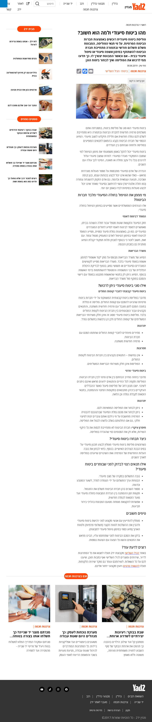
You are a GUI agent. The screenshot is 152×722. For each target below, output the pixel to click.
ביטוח (124, 71)
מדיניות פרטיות (96, 710)
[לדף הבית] (135, 6)
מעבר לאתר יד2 (98, 702)
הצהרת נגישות (114, 710)
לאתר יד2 (20, 6)
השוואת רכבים (136, 696)
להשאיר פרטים (131, 566)
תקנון (128, 710)
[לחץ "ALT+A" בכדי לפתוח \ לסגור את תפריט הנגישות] (3, 3)
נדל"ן (115, 3)
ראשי (143, 24)
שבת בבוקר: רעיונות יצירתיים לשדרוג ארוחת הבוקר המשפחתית (127, 634)
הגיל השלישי (112, 71)
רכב (82, 3)
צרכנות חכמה (90, 9)
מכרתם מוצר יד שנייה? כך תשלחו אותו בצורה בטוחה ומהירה (31, 634)
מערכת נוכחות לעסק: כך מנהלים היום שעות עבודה (78, 634)
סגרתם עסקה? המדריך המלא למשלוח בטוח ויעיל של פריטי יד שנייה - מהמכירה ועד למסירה (29, 646)
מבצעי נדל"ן (98, 3)
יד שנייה (68, 3)
